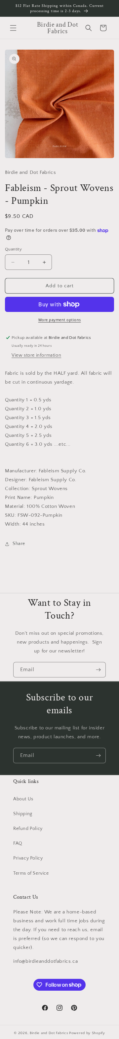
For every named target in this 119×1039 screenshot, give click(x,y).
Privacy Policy (28, 858)
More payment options (59, 320)
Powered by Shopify (87, 1033)
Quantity (13, 249)
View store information (36, 355)
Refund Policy (28, 828)
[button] (13, 28)
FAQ (17, 843)
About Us (23, 799)
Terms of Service (31, 873)
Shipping (22, 813)
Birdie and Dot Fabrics (49, 1033)
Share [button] (19, 543)
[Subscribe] (98, 669)
